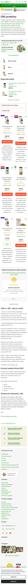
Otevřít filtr (6, 110)
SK (5, 423)
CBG (19, 323)
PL (12, 423)
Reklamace (4, 469)
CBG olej (3, 397)
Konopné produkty (6, 503)
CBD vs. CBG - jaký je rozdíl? (10, 42)
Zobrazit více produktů (13, 99)
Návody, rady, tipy (6, 511)
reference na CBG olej (11, 416)
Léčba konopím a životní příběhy (9, 507)
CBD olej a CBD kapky (6, 484)
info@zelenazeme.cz (10, 525)
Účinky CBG (5, 44)
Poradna (3, 458)
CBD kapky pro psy (6, 492)
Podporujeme (4, 518)
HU (7, 423)
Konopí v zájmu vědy (6, 505)
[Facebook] (3, 533)
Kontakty (3, 460)
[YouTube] (10, 533)
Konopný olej (4, 482)
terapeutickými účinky (6, 29)
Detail (7, 244)
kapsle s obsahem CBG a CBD (8, 23)
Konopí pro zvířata (6, 515)
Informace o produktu (6, 495)
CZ (3, 423)
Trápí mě (3, 516)
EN (14, 423)
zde (19, 573)
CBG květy (17, 23)
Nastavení (13, 577)
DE (10, 423)
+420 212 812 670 (9, 529)
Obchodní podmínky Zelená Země (10, 465)
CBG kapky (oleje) (20, 21)
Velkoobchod (4, 454)
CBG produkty (5, 493)
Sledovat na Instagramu (13, 555)
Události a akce (5, 513)
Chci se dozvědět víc (13, 55)
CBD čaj (3, 488)
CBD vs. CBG (14, 364)
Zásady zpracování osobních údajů (10, 467)
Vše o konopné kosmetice (8, 509)
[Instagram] (6, 533)
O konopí (3, 502)
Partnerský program (6, 456)
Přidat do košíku (7, 141)
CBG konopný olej (5, 486)
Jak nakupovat (5, 462)
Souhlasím (13, 581)
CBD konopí (11, 323)
